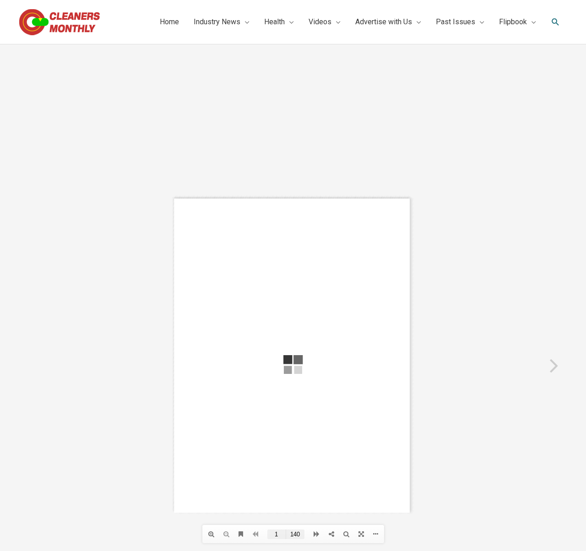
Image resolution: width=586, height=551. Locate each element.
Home (169, 21)
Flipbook (513, 21)
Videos (320, 21)
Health (274, 21)
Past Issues (455, 21)
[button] (555, 22)
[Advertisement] (293, 113)
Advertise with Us (383, 21)
